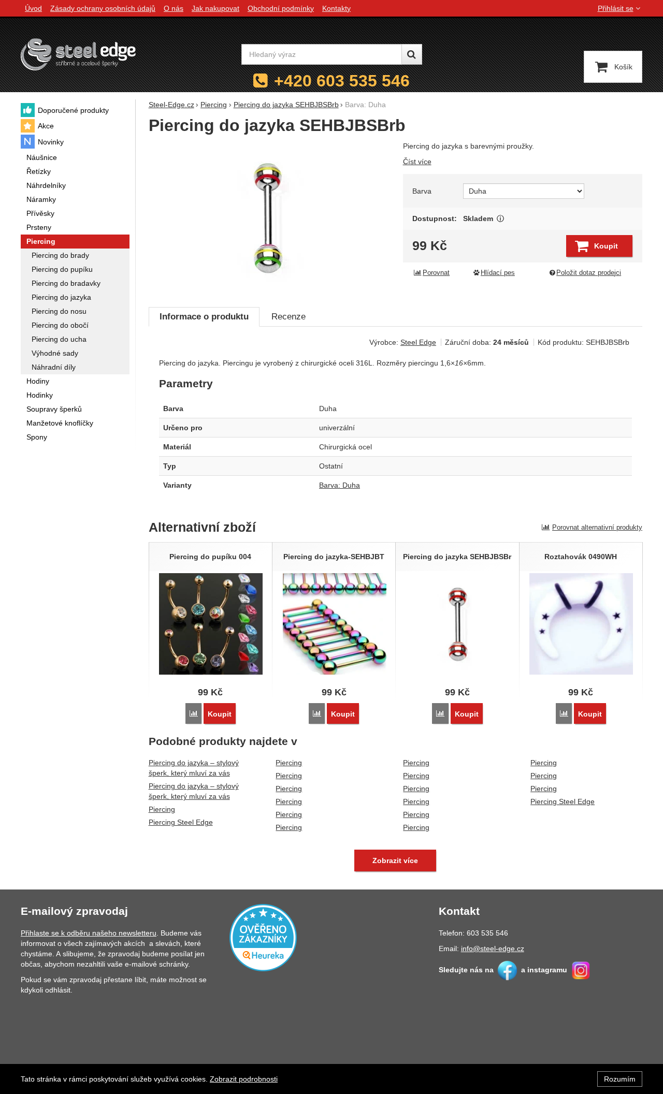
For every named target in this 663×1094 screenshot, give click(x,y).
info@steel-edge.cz (492, 948)
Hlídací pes (498, 272)
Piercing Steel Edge (181, 822)
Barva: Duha (339, 485)
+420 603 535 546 (342, 80)
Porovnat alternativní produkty (597, 527)
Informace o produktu (204, 317)
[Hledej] (411, 54)
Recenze (288, 317)
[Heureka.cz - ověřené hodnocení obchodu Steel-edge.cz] (263, 937)
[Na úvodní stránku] (78, 54)
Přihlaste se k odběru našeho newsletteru (88, 933)
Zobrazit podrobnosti (244, 1079)
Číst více (417, 161)
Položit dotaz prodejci (588, 272)
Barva (421, 191)
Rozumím (620, 1079)
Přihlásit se (615, 8)
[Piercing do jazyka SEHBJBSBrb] (270, 218)
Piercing (162, 809)
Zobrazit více (500, 218)
